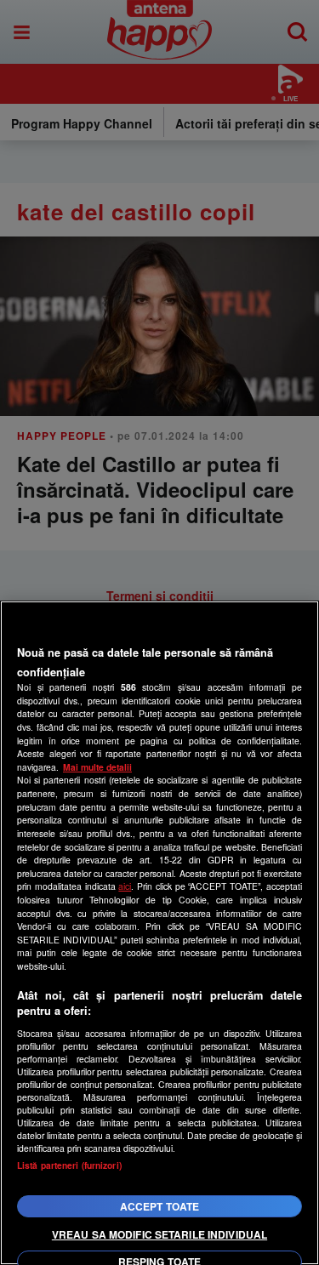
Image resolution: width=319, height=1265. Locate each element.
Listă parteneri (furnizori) (69, 1165)
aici (124, 886)
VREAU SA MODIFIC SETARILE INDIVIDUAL (159, 1234)
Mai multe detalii (97, 767)
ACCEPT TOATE (159, 1206)
